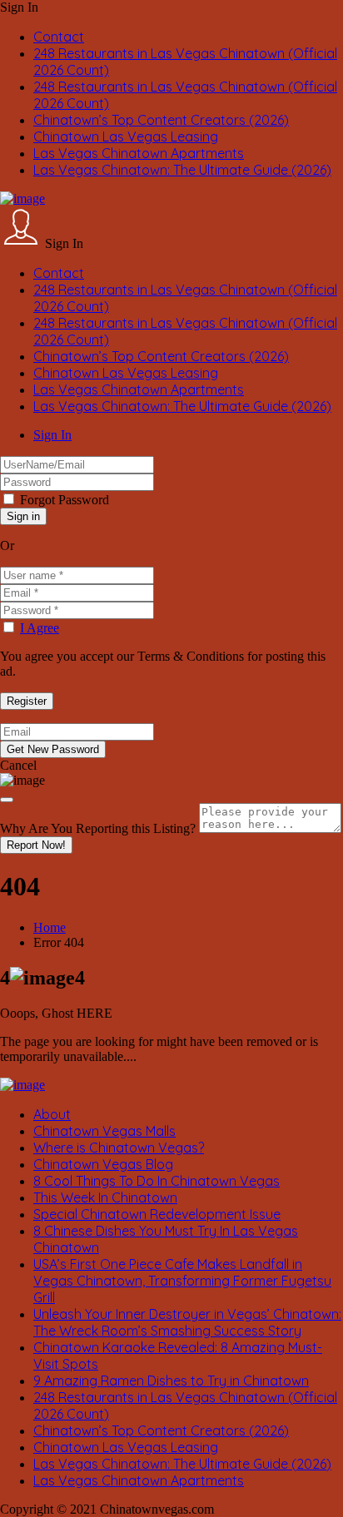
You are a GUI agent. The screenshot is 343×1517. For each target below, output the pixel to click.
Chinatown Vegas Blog (103, 1164)
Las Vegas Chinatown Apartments (138, 153)
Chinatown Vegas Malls (104, 1131)
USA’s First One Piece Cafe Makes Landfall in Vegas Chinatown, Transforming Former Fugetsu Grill (182, 1281)
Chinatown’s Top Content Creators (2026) (161, 120)
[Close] (6, 799)
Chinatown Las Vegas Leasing (125, 136)
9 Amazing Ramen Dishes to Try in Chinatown (171, 1380)
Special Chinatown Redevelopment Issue (157, 1214)
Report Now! (36, 845)
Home (49, 927)
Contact (58, 36)
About (52, 1114)
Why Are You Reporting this (98, 828)
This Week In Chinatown (105, 1197)
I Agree (39, 628)
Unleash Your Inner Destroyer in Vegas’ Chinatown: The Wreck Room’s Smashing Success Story (187, 1322)
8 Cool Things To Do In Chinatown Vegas (156, 1180)
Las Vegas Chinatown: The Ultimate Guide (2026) (182, 169)
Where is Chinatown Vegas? (118, 1147)
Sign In (52, 435)
